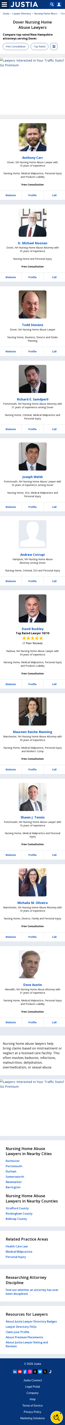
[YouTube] (20, 1372)
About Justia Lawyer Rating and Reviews (27, 1344)
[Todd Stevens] (32, 304)
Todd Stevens (32, 325)
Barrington (13, 1187)
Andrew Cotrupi (32, 554)
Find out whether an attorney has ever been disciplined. (32, 1292)
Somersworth (15, 1177)
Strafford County (17, 1208)
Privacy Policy (32, 1411)
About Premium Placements (24, 1337)
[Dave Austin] (32, 964)
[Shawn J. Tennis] (32, 797)
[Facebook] (25, 1372)
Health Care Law (17, 1246)
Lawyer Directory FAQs (21, 1327)
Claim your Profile (17, 1332)
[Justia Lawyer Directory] (50, 1372)
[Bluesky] (40, 1372)
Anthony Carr (32, 157)
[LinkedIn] (15, 1372)
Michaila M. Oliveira (32, 903)
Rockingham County (19, 1213)
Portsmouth (14, 1166)
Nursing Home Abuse (46, 13)
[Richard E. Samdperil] (32, 379)
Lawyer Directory (21, 13)
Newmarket (14, 1182)
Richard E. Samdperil (32, 399)
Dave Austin (32, 985)
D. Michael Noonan (32, 243)
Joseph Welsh (32, 477)
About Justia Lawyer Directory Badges (31, 1321)
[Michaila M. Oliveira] (32, 882)
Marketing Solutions (32, 1418)
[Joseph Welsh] (32, 456)
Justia (6, 13)
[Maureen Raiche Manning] (32, 711)
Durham (11, 1171)
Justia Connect (32, 1380)
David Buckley (33, 629)
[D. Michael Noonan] (32, 223)
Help (33, 1399)
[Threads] (35, 1372)
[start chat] (56, 1417)
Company (32, 1392)
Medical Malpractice (19, 1252)
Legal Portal (32, 1386)
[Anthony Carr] (32, 137)
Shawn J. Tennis (33, 817)
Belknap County (16, 1219)
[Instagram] (30, 1372)
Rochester (13, 1161)
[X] (45, 1372)
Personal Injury (16, 1257)
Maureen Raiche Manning (32, 732)
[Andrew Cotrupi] (32, 534)
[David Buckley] (32, 608)
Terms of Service (32, 1405)
